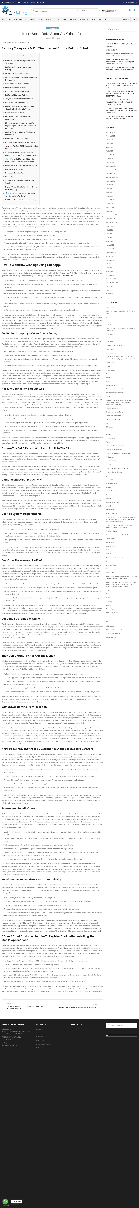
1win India (109, 341)
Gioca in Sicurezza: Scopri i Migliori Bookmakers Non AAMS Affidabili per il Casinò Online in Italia (120, 61)
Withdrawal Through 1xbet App (16, 102)
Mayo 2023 (109, 192)
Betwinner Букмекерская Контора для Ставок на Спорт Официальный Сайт (119, 55)
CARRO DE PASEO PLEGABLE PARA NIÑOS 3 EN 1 (119, 117)
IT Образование (111, 461)
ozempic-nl (109, 506)
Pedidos (39, 1033)
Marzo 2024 (110, 155)
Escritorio (39, 1029)
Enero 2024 (110, 162)
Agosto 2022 (110, 226)
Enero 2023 (110, 207)
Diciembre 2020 (111, 279)
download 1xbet (67, 276)
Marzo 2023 (110, 200)
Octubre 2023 (111, 173)
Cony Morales (113, 116)
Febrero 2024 (110, 158)
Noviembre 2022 (111, 215)
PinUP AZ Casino (111, 531)
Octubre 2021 (111, 260)
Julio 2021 (109, 264)
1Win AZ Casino (111, 324)
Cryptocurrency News (113, 416)
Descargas (40, 1036)
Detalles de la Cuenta (43, 1044)
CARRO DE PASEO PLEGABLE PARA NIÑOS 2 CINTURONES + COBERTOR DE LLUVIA (121, 85)
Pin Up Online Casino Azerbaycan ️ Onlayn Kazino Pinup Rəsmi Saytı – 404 (120, 526)
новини (108, 598)
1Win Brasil (109, 334)
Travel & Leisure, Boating (114, 557)
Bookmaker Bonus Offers (14, 113)
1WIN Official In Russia (114, 345)
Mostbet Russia (111, 483)
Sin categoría (52, 28)
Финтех (108, 605)
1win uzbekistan (111, 353)
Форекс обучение (112, 613)
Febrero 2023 (110, 204)
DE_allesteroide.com (113, 419)
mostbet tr (109, 487)
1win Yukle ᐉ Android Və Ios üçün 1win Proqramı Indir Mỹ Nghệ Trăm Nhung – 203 (120, 358)
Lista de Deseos (41, 1048)
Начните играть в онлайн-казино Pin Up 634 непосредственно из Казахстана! (120, 69)
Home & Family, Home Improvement (118, 453)
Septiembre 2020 (112, 282)
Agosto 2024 (110, 136)
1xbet (108, 366)
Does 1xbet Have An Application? (17, 91)
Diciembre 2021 (111, 252)
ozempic (108, 498)
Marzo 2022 (110, 245)
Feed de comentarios (113, 633)
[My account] (121, 11)
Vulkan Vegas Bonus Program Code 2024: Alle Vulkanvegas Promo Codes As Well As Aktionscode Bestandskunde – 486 (121, 584)
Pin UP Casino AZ (112, 513)
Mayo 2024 (109, 147)
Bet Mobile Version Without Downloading (20, 200)
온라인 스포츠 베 (111, 50)
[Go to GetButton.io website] (5, 1205)
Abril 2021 (109, 271)
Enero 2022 (110, 249)
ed (107, 423)
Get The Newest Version (14, 169)
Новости (109, 601)
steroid (108, 554)
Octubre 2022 (111, 219)
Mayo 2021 (109, 267)
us (107, 569)
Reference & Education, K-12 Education (119, 535)
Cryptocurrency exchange (115, 412)
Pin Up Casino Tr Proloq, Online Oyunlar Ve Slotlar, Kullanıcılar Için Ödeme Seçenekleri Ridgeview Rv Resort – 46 (120, 519)
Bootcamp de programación (115, 392)
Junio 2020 (109, 290)
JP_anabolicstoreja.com (114, 472)
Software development (114, 550)
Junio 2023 (109, 188)
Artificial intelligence (113, 374)
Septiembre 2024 (112, 132)
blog (107, 381)
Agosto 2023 (110, 181)
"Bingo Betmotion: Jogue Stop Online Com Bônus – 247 (120, 312)
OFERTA (126, 20)
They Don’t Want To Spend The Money (19, 99)
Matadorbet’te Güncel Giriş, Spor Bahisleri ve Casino (121, 45)
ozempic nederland (112, 502)
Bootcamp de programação (115, 389)
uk (107, 561)
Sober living (110, 542)
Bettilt (108, 377)
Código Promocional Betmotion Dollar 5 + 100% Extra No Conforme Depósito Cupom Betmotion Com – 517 (120, 402)
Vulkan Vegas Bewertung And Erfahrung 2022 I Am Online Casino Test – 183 (121, 577)
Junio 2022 (109, 234)
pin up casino (110, 510)
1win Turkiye (110, 349)
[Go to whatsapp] (5, 1201)
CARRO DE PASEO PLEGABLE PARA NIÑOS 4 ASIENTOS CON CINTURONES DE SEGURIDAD (121, 110)
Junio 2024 (109, 143)
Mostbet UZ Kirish (112, 491)
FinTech (108, 434)
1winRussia (110, 362)
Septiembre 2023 (112, 177)
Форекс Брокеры (112, 609)
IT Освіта (109, 464)
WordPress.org (111, 637)
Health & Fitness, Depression (116, 446)
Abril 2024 (109, 151)
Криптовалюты (111, 594)
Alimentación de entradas (114, 630)
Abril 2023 (109, 196)
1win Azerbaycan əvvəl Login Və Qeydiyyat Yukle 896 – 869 (120, 329)
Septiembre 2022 (112, 222)
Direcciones (40, 1040)
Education (109, 427)
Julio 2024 (109, 140)
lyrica (107, 476)
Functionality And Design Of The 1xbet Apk (21, 142)
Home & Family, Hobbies (114, 449)
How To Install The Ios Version (16, 138)
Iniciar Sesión (110, 626)
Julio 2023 (109, 185)
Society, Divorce (111, 546)
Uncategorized (111, 565)
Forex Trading (110, 438)
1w (107, 321)
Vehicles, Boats (111, 572)
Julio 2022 (109, 230)
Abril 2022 (109, 241)
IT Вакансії (110, 457)
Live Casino (9, 177)
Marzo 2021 (110, 275)
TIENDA (134, 20)
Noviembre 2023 (111, 170)
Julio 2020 (109, 286)
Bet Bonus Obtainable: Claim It (16, 95)
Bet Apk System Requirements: (16, 87)
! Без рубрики (110, 307)
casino (108, 396)
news (108, 495)
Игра (107, 590)
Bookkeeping (110, 385)
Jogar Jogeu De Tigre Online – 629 (117, 468)
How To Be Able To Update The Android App (21, 165)
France (108, 442)
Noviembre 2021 (111, 256)
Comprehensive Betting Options (17, 84)
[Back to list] (52, 1006)
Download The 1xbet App (14, 173)
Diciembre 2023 (111, 166)
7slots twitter (110, 370)
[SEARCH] (96, 10)
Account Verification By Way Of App (18, 73)
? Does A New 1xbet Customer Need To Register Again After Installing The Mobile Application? (20, 125)
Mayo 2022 (109, 237)
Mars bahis (109, 479)
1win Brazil (109, 338)
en (107, 431)
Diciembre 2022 (111, 211)
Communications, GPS (113, 408)
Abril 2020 (109, 294)
